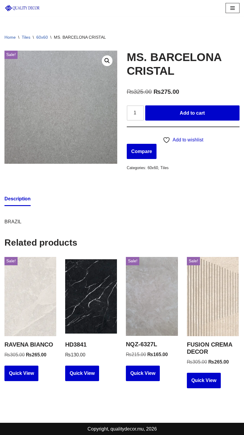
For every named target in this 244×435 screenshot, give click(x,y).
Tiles (26, 37)
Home (10, 37)
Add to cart (192, 113)
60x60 (42, 37)
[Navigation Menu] (233, 8)
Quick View (21, 373)
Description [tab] (17, 198)
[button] (107, 60)
